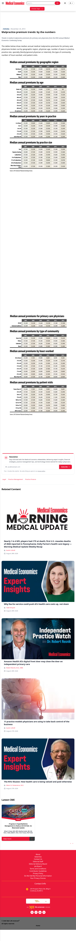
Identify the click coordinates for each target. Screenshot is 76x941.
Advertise (38, 857)
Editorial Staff (38, 861)
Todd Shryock (10, 608)
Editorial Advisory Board (38, 864)
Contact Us (38, 859)
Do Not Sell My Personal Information (38, 876)
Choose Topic (35, 9)
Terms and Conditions (38, 869)
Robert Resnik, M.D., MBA (14, 668)
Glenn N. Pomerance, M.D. (15, 785)
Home (38, 926)
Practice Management (15, 479)
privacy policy (41, 471)
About (38, 854)
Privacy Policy (38, 873)
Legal (4, 479)
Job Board (38, 866)
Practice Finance (30, 479)
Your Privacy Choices (38, 878)
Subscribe (64, 467)
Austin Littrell (10, 550)
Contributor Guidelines (38, 871)
